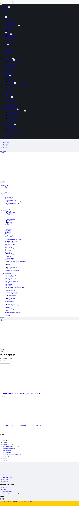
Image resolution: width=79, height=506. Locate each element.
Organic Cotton (8, 224)
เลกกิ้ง (8, 265)
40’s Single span (8, 232)
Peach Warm (7, 230)
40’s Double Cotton (11, 214)
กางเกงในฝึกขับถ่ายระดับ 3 (10, 275)
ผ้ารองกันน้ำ (7, 315)
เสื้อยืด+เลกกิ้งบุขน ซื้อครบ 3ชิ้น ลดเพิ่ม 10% (16, 261)
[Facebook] (0, 152)
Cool (6, 221)
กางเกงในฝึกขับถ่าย (6, 273)
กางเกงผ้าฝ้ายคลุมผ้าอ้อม (12, 292)
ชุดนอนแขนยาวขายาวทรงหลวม (14, 239)
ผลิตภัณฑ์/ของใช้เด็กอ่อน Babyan (9, 285)
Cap (8, 208)
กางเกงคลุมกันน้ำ (9, 284)
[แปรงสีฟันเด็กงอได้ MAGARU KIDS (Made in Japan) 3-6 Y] (11, 390)
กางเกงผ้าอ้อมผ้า (11, 290)
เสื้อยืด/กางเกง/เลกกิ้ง (9, 259)
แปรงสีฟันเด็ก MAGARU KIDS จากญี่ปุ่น (13, 201)
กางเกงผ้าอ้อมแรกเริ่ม (12, 289)
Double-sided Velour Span (10, 233)
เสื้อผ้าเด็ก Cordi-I (8, 198)
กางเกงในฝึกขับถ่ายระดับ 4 (10, 276)
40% (6, 188)
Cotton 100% (7, 211)
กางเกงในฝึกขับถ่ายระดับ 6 (10, 279)
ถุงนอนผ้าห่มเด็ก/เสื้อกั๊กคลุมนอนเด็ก (10, 446)
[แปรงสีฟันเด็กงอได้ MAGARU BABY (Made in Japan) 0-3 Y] (11, 422)
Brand (3, 194)
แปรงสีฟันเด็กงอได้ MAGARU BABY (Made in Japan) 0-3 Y (21, 426)
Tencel (6, 227)
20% (6, 191)
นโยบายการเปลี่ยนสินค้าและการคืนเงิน (10, 493)
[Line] (2, 152)
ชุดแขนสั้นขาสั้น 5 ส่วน (10, 244)
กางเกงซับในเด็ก (11, 258)
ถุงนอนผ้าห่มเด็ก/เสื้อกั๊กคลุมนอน (12, 270)
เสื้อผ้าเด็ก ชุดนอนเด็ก (7, 235)
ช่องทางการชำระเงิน (7, 142)
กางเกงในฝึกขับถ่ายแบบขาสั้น (11, 281)
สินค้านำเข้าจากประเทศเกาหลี (11, 203)
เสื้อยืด (8, 262)
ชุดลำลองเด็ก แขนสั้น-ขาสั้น (11, 248)
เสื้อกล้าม (9, 256)
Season (3, 460)
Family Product (5, 458)
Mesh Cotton (9, 220)
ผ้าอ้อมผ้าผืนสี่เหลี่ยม (11, 295)
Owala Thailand (8, 195)
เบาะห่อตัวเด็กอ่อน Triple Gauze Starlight (13, 312)
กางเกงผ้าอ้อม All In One (12, 293)
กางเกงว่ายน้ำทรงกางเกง (12, 304)
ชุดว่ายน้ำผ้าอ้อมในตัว (12, 302)
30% (6, 189)
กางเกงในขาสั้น (10, 255)
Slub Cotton (9, 213)
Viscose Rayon (8, 229)
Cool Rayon (9, 222)
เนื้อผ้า (3, 442)
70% (6, 186)
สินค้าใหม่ (4, 193)
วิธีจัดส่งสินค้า (5, 145)
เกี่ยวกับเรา (4, 147)
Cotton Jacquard (10, 217)
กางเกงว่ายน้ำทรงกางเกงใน (13, 306)
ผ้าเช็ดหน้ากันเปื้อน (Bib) (10, 309)
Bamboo (6, 228)
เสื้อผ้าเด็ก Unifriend (9, 197)
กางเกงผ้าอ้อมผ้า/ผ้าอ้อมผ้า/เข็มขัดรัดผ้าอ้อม (14, 287)
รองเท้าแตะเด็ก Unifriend (10, 269)
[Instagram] (3, 152)
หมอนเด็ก (7, 313)
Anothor (30, 501)
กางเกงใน (9, 253)
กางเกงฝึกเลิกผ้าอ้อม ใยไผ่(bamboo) (12, 282)
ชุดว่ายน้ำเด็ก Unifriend (12, 267)
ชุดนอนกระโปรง (8, 247)
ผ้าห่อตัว (7, 310)
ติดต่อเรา (4, 148)
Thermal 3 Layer (8, 231)
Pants (8, 207)
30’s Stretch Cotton (11, 215)
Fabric (3, 210)
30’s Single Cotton (11, 212)
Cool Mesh (9, 223)
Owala (8, 209)
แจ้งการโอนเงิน (5, 144)
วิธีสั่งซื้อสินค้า (5, 141)
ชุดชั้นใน (7, 252)
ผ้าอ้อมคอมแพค (10, 296)
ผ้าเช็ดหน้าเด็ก (8, 307)
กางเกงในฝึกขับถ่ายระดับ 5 (10, 278)
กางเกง (8, 264)
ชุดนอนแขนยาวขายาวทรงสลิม (14, 238)
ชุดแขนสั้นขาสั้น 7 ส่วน (10, 242)
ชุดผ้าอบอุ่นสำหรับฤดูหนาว (11, 241)
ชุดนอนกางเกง (8, 245)
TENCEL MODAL (9, 225)
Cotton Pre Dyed (10, 218)
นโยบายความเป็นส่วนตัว (7, 491)
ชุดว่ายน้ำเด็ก (5, 272)
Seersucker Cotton (11, 219)
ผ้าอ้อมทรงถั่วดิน (11, 298)
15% (6, 192)
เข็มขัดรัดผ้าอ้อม (11, 299)
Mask (8, 204)
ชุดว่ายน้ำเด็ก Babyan (9, 301)
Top (8, 205)
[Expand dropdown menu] (5, 210)
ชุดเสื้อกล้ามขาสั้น (9, 250)
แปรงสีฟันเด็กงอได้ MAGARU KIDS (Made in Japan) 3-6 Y (21, 393)
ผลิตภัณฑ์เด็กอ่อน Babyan (10, 200)
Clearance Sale (5, 185)
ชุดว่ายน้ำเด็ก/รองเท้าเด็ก (7, 448)
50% (6, 187)
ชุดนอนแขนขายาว (9, 236)
